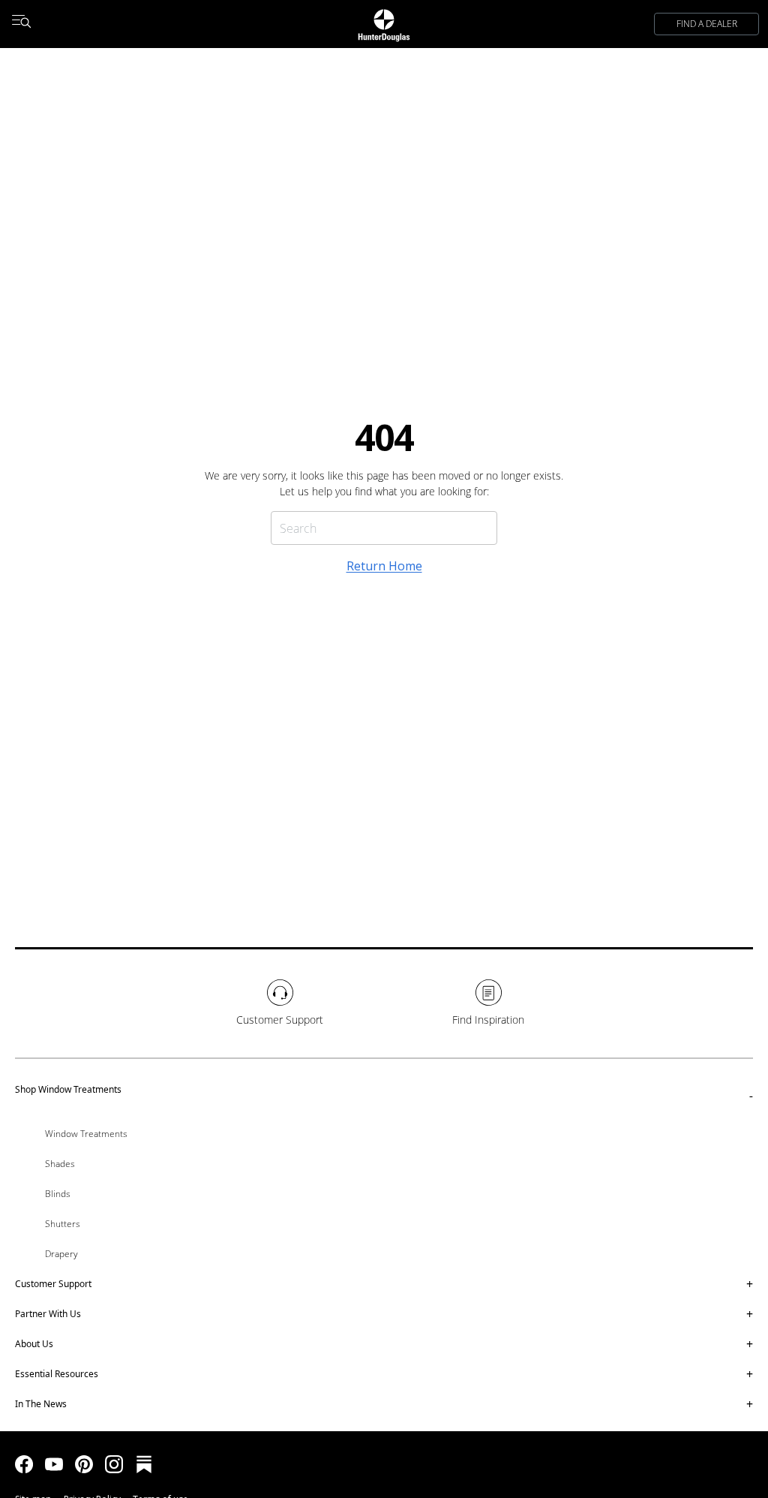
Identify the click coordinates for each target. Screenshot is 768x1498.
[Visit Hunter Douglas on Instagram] (114, 1464)
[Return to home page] (384, 24)
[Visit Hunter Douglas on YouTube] (54, 1464)
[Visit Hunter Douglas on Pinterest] (84, 1464)
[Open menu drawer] (21, 24)
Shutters (62, 1223)
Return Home (384, 566)
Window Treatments (86, 1133)
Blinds (57, 1193)
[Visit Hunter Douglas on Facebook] (24, 1464)
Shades (60, 1163)
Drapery (61, 1253)
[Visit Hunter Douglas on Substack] (144, 1464)
